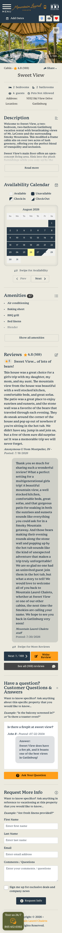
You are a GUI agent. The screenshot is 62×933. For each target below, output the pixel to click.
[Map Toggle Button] (42, 18)
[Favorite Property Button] (56, 30)
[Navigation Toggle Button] (6, 7)
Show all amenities (31, 338)
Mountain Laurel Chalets (31, 921)
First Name (11, 819)
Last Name (11, 834)
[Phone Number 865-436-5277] (45, 7)
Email (7, 848)
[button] (4, 43)
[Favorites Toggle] (56, 18)
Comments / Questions (19, 862)
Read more (32, 168)
